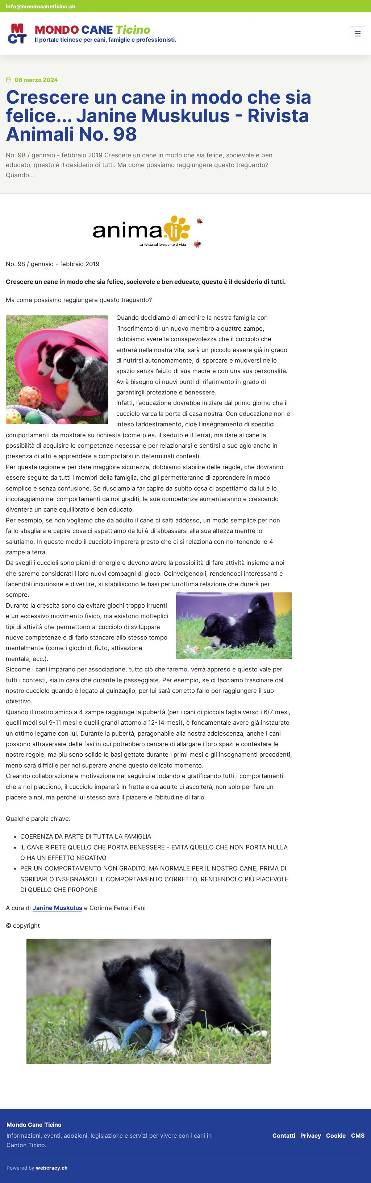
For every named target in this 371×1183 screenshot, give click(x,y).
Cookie (336, 1135)
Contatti (283, 1135)
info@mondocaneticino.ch (40, 6)
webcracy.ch (51, 1168)
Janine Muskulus (57, 907)
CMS (357, 1135)
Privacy (310, 1135)
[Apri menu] (357, 33)
